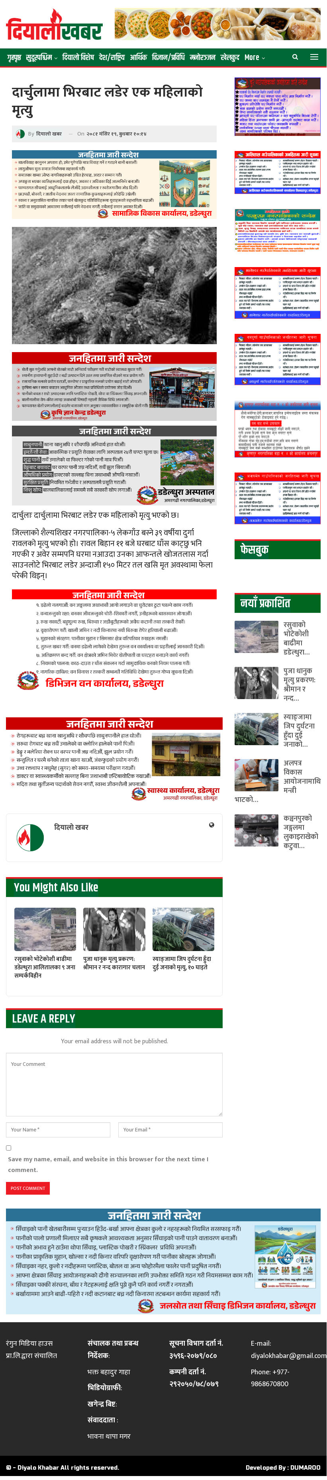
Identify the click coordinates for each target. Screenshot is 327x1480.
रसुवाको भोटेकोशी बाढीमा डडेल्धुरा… (296, 639)
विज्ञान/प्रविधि (168, 58)
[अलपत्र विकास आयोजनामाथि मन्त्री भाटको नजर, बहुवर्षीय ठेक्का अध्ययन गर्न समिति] (256, 775)
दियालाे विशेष (78, 58)
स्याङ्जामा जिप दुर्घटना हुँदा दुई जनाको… (299, 731)
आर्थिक (138, 58)
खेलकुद (230, 58)
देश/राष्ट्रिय (112, 58)
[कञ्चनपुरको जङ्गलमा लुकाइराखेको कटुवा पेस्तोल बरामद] (256, 830)
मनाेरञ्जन (202, 58)
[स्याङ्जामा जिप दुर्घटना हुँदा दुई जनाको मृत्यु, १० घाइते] (183, 929)
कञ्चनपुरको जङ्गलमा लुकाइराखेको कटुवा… (301, 832)
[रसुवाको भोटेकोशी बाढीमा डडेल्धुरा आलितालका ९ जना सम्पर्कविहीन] (45, 929)
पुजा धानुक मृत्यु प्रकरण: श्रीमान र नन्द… (299, 685)
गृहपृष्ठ (14, 58)
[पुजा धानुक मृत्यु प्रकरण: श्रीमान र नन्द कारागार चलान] (114, 929)
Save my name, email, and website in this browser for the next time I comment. (108, 1165)
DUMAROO (305, 1468)
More (252, 58)
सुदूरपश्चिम (39, 58)
